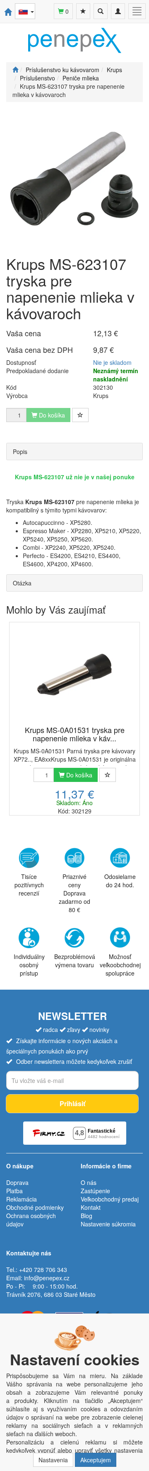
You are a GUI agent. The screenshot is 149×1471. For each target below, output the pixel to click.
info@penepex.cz (47, 1278)
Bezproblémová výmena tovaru (74, 960)
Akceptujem (95, 1460)
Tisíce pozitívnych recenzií (29, 884)
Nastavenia (53, 1460)
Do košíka (78, 775)
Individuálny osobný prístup (29, 964)
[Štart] (15, 70)
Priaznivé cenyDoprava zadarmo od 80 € (74, 893)
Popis (20, 451)
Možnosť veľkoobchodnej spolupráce (120, 964)
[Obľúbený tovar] (83, 11)
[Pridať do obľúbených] (80, 415)
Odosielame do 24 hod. (120, 880)
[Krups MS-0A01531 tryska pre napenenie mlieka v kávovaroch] (74, 674)
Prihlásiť (72, 1103)
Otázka (22, 583)
